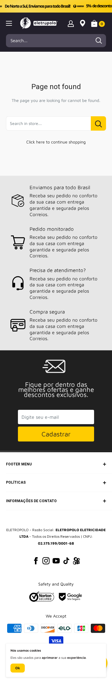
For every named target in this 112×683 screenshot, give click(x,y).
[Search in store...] (98, 123)
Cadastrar (56, 434)
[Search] (98, 40)
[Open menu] (9, 23)
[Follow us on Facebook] (35, 560)
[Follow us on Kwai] (76, 562)
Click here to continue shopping (56, 141)
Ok (17, 668)
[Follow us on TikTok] (66, 560)
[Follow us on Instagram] (46, 560)
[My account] (71, 23)
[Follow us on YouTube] (56, 560)
